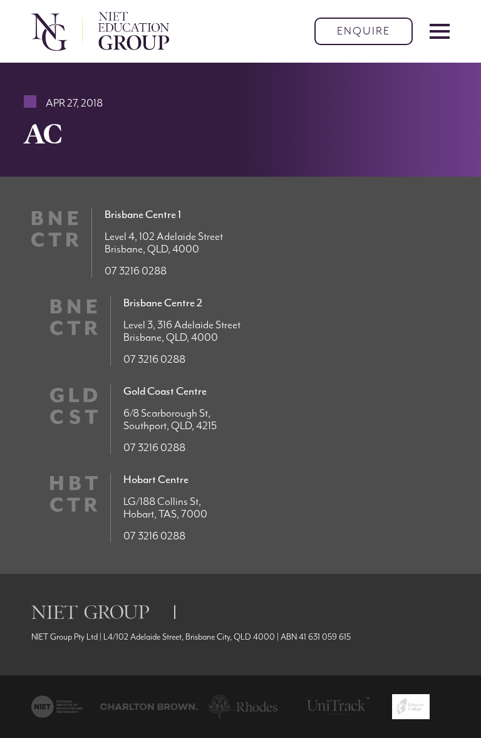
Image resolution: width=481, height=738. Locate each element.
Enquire (363, 31)
